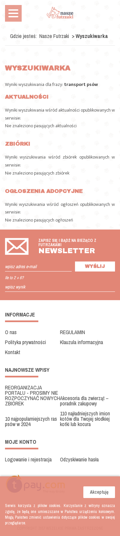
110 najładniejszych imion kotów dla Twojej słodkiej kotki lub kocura (85, 419)
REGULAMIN (72, 332)
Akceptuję (99, 492)
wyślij (95, 266)
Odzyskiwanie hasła (79, 459)
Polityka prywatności (25, 342)
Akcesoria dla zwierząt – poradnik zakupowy (84, 400)
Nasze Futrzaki (54, 36)
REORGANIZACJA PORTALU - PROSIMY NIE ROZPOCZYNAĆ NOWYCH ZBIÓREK (32, 395)
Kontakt (12, 352)
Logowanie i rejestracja (28, 459)
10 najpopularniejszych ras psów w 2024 (31, 421)
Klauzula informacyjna (81, 342)
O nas (11, 332)
